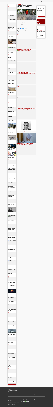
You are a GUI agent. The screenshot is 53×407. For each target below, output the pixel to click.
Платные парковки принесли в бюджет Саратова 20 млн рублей (40, 14)
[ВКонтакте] (20, 28)
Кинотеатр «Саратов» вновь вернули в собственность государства (40, 10)
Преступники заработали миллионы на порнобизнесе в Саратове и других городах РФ (41, 12)
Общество (22, 4)
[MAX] (24, 28)
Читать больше (41, 16)
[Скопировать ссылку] (26, 28)
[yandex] (23, 401)
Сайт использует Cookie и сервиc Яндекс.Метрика (12, 404)
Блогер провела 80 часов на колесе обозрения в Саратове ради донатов (40, 8)
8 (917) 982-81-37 (40, 21)
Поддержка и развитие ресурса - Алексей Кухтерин (36, 400)
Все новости (12, 384)
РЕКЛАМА (35, 394)
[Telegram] (23, 28)
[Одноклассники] (21, 28)
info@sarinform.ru (39, 23)
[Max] (37, 21)
